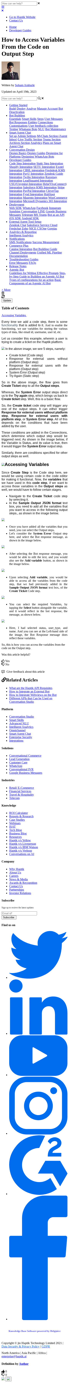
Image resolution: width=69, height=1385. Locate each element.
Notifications (17, 238)
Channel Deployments (22, 252)
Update (7, 300)
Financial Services (20, 791)
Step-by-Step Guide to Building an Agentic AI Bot (37, 274)
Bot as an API (56, 214)
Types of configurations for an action (31, 280)
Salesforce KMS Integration (40, 187)
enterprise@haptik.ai (14, 1356)
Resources (15, 836)
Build (12, 108)
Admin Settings (26, 136)
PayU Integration (33, 173)
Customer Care (18, 762)
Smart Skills (29, 118)
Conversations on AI (21, 854)
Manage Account (47, 108)
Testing (13, 129)
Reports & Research (21, 816)
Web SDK (15, 208)
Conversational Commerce (25, 755)
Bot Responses (18, 122)
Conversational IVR (21, 769)
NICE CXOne (38, 228)
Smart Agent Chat (20, 132)
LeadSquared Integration (38, 180)
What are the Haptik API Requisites (30, 688)
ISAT (12, 826)
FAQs (32, 262)
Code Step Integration (22, 163)
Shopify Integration (21, 166)
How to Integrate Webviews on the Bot (33, 694)
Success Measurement (45, 242)
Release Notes (17, 266)
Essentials (15, 118)
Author (24, 1363)
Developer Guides (20, 30)
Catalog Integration (20, 249)
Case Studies (17, 819)
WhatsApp (29, 208)
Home (13, 27)
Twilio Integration (34, 177)
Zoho (25, 228)
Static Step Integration (49, 163)
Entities (32, 122)
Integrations (16, 740)
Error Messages (18, 262)
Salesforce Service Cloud (42, 225)
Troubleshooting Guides (23, 259)
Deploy (21, 108)
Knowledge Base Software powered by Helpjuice (35, 1331)
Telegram (27, 214)
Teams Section (52, 139)
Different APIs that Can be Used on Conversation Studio (30, 700)
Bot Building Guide (45, 249)
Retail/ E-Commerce (21, 787)
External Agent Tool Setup (25, 221)
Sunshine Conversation (23, 211)
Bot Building (17, 115)
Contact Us (16, 20)
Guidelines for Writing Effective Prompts (34, 273)
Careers (13, 876)
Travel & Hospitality (21, 794)
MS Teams (40, 214)
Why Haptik (16, 869)
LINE (41, 211)
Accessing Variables (14, 315)
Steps (40, 118)
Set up (13, 136)
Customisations (18, 125)
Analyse (31, 108)
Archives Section (19, 142)
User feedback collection (43, 125)
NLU (41, 129)
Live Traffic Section (30, 139)
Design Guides (36, 153)
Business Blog (18, 833)
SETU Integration (44, 166)
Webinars (15, 823)
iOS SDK (15, 218)
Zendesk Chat (17, 225)
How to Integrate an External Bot (29, 691)
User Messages (53, 118)
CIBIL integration (33, 170)
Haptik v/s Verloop (20, 850)
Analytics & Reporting (23, 232)
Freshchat (15, 228)
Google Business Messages (25, 772)
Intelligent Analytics (21, 235)
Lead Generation (19, 759)
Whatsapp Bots (28, 129)
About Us (15, 872)
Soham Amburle (25, 85)
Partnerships (16, 889)
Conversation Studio (21, 716)
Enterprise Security (20, 737)
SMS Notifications (20, 242)
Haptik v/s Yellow (20, 840)
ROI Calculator (18, 813)
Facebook (42, 208)
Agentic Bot (16, 269)
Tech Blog (15, 830)
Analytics (36, 142)
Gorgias (52, 228)
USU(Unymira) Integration (25, 184)
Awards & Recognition (23, 882)
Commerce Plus (18, 245)
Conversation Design (22, 149)
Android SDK (30, 218)
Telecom (14, 798)
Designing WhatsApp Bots (37, 156)
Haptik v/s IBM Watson (23, 847)
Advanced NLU (19, 723)
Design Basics (17, 153)
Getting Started (18, 105)
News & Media (18, 879)
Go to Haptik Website (22, 17)
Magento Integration (35, 197)
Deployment (16, 204)
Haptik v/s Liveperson (22, 843)
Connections (45, 122)
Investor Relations (20, 893)
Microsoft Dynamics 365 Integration (45, 201)
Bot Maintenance (55, 129)
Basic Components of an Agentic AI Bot (35, 281)
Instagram (55, 208)
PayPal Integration (34, 190)
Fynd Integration (33, 194)
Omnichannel (17, 730)
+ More (6, 289)
